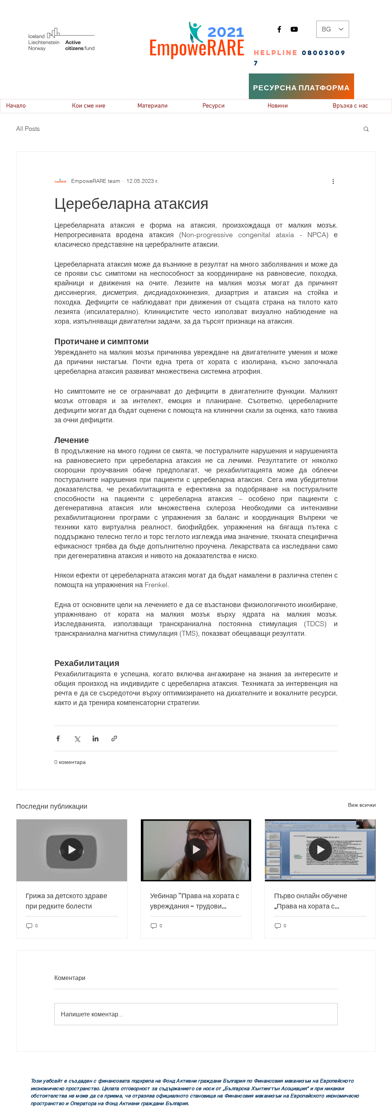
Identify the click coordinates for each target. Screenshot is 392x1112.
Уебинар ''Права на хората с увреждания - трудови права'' (194, 901)
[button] (366, 128)
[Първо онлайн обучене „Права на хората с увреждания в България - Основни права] (320, 850)
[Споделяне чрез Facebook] (58, 738)
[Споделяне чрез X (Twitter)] (76, 738)
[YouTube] (294, 29)
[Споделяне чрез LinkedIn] (95, 738)
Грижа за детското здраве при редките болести (66, 901)
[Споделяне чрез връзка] (114, 738)
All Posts (28, 128)
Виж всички (362, 804)
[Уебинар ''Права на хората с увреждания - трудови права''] (196, 850)
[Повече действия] (333, 181)
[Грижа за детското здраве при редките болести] (71, 850)
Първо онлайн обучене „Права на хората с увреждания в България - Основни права (315, 901)
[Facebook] (279, 29)
